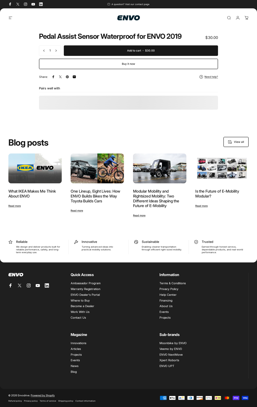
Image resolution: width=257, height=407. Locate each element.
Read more (14, 205)
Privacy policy (31, 401)
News (74, 366)
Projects (165, 317)
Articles (76, 349)
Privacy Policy (168, 289)
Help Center (168, 294)
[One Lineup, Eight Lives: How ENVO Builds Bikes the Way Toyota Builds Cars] (97, 168)
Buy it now (128, 63)
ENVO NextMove (171, 354)
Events (164, 312)
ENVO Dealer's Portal (85, 294)
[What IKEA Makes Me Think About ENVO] (35, 168)
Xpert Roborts (169, 360)
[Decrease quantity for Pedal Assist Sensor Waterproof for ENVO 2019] (43, 51)
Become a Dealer (82, 306)
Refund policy (15, 401)
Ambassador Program (86, 283)
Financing (165, 300)
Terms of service (48, 401)
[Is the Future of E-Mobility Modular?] (222, 168)
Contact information (85, 401)
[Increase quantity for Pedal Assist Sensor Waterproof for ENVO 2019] (57, 51)
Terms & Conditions (172, 283)
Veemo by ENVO (170, 349)
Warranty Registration (85, 289)
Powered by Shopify (43, 395)
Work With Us (80, 312)
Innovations (78, 343)
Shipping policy (65, 401)
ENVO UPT (166, 366)
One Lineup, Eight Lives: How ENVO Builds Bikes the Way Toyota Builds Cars (95, 196)
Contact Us (78, 317)
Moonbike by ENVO (173, 343)
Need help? (211, 76)
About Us (166, 306)
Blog (74, 371)
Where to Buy (80, 300)
